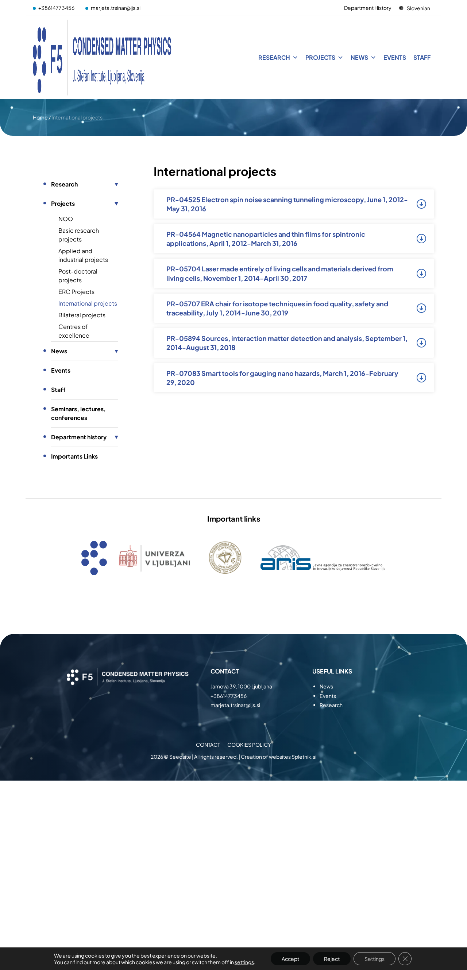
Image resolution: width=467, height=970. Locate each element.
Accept (290, 958)
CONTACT (208, 744)
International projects (87, 303)
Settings (374, 958)
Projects (320, 57)
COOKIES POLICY (249, 744)
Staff (422, 57)
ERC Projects (76, 291)
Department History (367, 7)
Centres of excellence (73, 331)
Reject (332, 958)
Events (394, 57)
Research (274, 57)
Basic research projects (78, 235)
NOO (65, 219)
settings (244, 962)
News (359, 57)
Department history (79, 437)
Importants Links (74, 456)
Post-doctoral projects (77, 275)
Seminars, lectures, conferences (78, 413)
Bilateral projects (81, 315)
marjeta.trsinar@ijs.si (115, 7)
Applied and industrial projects (83, 255)
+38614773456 (56, 7)
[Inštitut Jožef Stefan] (102, 57)
